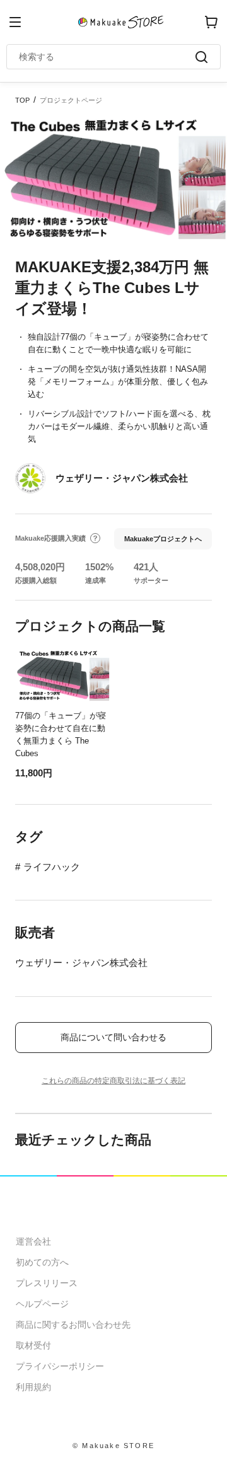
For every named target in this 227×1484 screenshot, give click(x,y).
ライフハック (51, 866)
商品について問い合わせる (113, 1037)
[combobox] (107, 56)
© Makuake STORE (113, 1445)
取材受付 (33, 1345)
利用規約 (33, 1387)
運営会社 (33, 1241)
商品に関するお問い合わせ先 (73, 1325)
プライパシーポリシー (60, 1366)
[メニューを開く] (15, 22)
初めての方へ (42, 1262)
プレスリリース (47, 1283)
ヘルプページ (42, 1304)
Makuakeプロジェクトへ (163, 539)
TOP (22, 100)
